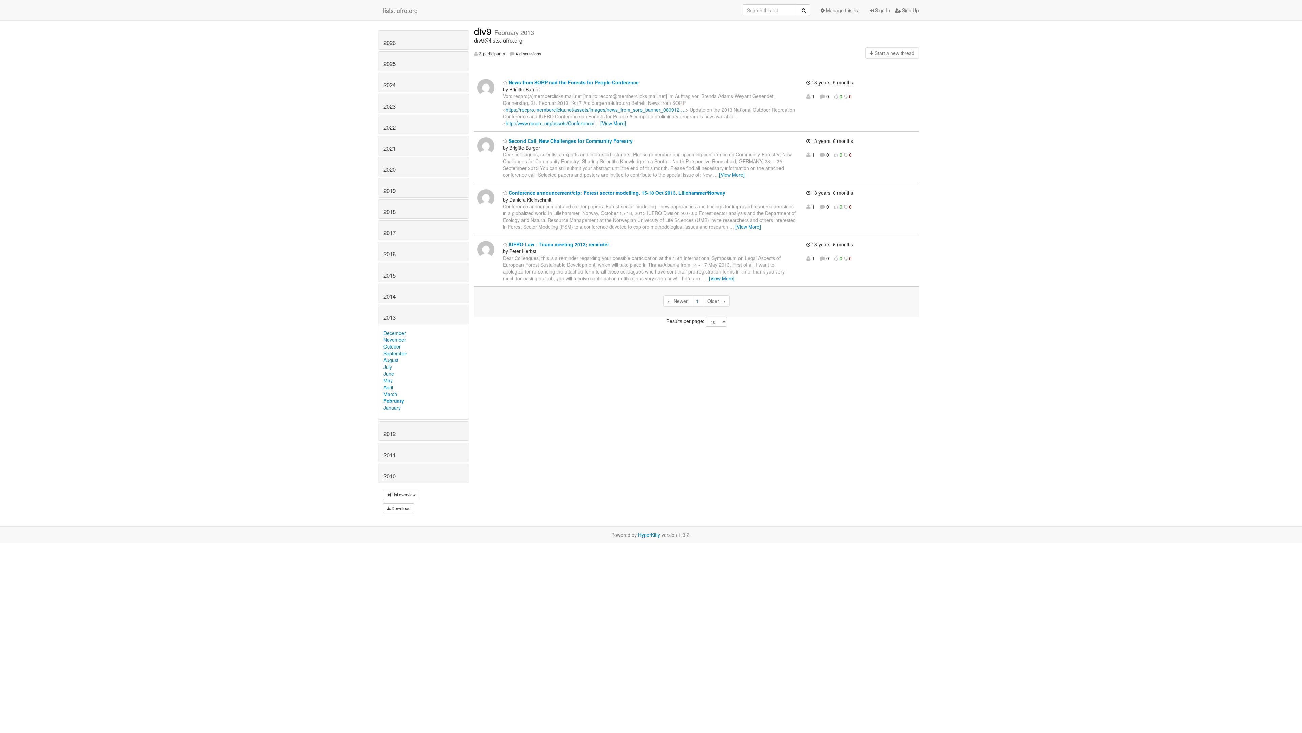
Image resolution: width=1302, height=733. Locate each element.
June (388, 373)
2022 (389, 127)
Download (401, 508)
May (388, 380)
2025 (389, 64)
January (392, 407)
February (393, 400)
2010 (389, 476)
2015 (389, 275)
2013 (389, 317)
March (390, 394)
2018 (389, 212)
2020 (389, 169)
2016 (389, 254)
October (392, 346)
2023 (389, 106)
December (394, 333)
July (387, 366)
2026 (389, 43)
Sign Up (910, 10)
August (390, 360)
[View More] (613, 123)
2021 (389, 148)
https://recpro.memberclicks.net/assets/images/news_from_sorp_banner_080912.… (596, 109)
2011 (389, 455)
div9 (484, 31)
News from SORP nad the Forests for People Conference (573, 82)
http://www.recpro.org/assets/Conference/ (550, 123)
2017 (389, 233)
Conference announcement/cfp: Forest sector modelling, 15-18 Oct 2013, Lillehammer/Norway (616, 192)
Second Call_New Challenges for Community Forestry (570, 140)
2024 (389, 85)
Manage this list (842, 10)
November (394, 339)
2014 (389, 296)
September (395, 353)
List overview (403, 494)
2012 (389, 434)
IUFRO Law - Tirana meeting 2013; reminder (558, 244)
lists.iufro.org (400, 10)
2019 (389, 191)
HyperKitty (649, 534)
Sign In (882, 10)
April (388, 387)
